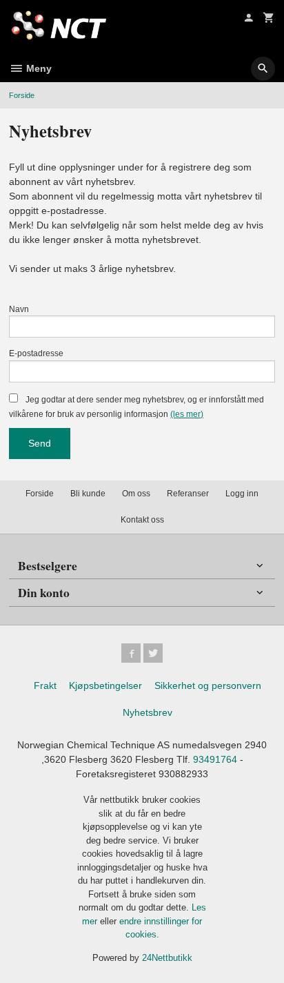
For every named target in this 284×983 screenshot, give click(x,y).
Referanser (188, 493)
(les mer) (186, 414)
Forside (21, 95)
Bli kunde (87, 493)
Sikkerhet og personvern (207, 685)
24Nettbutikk (167, 958)
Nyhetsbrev (147, 712)
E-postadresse (36, 353)
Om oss (136, 493)
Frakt (45, 685)
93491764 (215, 759)
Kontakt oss (142, 520)
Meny (37, 68)
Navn (19, 309)
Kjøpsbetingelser (105, 685)
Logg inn (241, 493)
